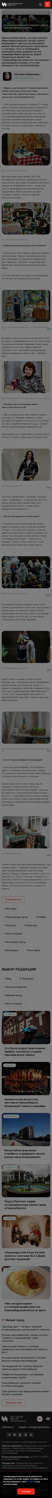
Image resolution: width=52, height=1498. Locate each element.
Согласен (26, 1491)
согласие (31, 1482)
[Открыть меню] (47, 4)
